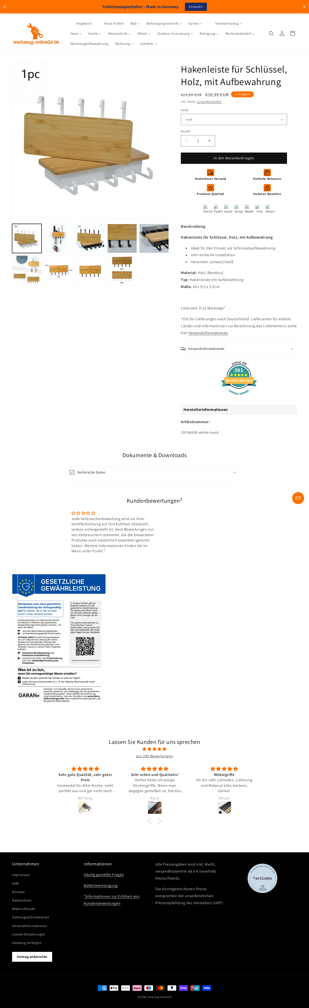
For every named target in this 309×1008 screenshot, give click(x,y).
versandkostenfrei (209, 101)
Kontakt (18, 892)
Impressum (21, 875)
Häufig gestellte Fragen (104, 874)
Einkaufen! (196, 6)
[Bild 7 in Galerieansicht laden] (58, 270)
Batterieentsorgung (101, 885)
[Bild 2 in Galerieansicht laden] (58, 238)
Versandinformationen (208, 332)
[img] (154, 749)
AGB (15, 883)
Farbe (185, 110)
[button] (271, 33)
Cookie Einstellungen (28, 934)
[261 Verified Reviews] (239, 397)
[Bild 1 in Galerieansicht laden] (27, 238)
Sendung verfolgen (27, 943)
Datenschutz (22, 900)
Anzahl (185, 131)
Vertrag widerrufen (32, 957)
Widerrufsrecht (23, 909)
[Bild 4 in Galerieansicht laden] (122, 238)
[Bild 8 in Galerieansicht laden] (90, 270)
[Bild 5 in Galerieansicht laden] (154, 238)
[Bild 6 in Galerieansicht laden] (27, 270)
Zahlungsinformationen (30, 917)
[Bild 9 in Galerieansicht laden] (122, 270)
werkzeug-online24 (159, 997)
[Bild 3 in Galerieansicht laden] (90, 238)
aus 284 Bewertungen (154, 756)
